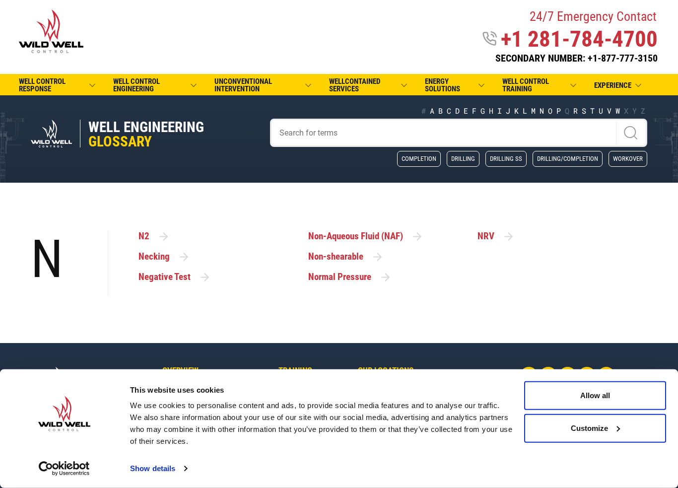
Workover (628, 158)
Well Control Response (42, 85)
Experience (612, 85)
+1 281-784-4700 (579, 39)
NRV (485, 236)
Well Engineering (146, 134)
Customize (589, 427)
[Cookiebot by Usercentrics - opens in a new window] (64, 468)
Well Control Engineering (136, 85)
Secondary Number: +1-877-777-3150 (576, 58)
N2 (143, 236)
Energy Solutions (442, 85)
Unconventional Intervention (243, 85)
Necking (154, 256)
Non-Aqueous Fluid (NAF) (355, 236)
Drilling (463, 158)
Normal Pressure (339, 276)
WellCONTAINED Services (354, 85)
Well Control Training (525, 85)
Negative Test (164, 276)
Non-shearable (335, 256)
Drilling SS (506, 158)
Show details (152, 468)
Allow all (595, 395)
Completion (419, 158)
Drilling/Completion (567, 158)
